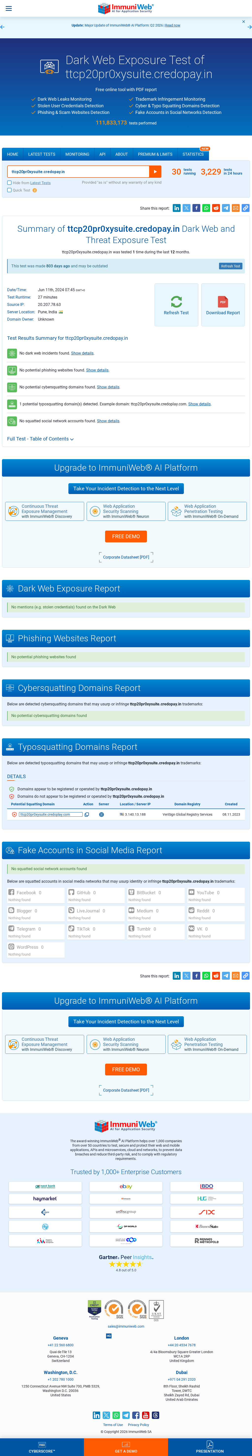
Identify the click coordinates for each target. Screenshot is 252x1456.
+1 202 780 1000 (61, 1379)
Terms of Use (113, 1425)
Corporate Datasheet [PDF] (126, 557)
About (121, 154)
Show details (82, 353)
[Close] (244, 22)
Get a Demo (126, 1451)
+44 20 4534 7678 (182, 1345)
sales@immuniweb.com (126, 1326)
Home (12, 154)
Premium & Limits (155, 154)
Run (155, 171)
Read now (172, 25)
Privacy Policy (138, 1425)
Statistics (196, 152)
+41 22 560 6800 (61, 1345)
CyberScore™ (42, 1451)
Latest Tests (41, 154)
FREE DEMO (126, 536)
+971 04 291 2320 (182, 1379)
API (102, 154)
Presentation (210, 1451)
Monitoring (77, 154)
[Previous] (2, 27)
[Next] (250, 27)
